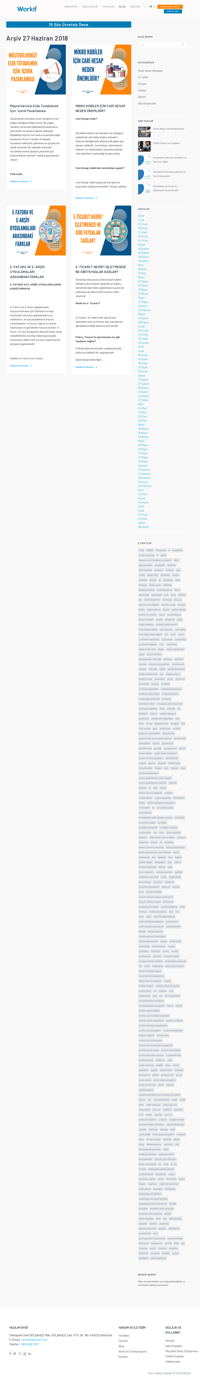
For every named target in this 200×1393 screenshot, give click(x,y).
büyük (159, 619)
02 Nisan (143, 281)
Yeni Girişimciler (147, 103)
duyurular (144, 683)
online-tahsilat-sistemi (151, 1055)
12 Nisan (143, 285)
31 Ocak (142, 518)
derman (168, 659)
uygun (172, 1174)
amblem (158, 570)
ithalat (154, 842)
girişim (176, 728)
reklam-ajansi (146, 1089)
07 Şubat (143, 383)
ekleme (171, 708)
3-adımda (161, 550)
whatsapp (170, 1188)
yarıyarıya (164, 1223)
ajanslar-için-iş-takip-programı (155, 560)
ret (149, 1099)
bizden (181, 604)
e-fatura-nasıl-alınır (149, 693)
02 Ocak (143, 224)
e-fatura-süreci (170, 693)
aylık (177, 580)
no (155, 990)
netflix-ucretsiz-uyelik (167, 985)
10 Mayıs (143, 449)
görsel (142, 763)
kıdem (177, 862)
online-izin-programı (150, 1030)
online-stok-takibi (170, 1050)
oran (169, 1060)
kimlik (162, 867)
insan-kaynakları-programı (161, 802)
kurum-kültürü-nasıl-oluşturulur (156, 896)
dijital (162, 669)
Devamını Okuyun (19, 181)
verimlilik (171, 1178)
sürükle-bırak (153, 1139)
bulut (162, 614)
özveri (176, 1065)
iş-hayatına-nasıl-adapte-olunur (155, 817)
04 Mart (142, 408)
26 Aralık (143, 342)
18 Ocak (142, 363)
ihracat (142, 787)
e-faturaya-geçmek (149, 698)
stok (172, 1129)
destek (142, 664)
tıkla (166, 1164)
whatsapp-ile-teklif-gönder (153, 1198)
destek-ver (178, 664)
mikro (164, 941)
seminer (178, 1109)
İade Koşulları (173, 1346)
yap (165, 1218)
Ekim (141, 490)
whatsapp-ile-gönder (150, 1193)
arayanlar (165, 574)
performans (166, 1070)
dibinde (153, 669)
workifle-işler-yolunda (150, 1213)
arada (142, 574)
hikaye (158, 768)
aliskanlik (160, 565)
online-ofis (163, 1035)
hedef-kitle (174, 763)
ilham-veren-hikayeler (150, 792)
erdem (153, 713)
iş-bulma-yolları (165, 807)
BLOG (122, 6)
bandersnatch (164, 589)
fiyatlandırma (161, 723)
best (173, 594)
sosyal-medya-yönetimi (151, 1124)
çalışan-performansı (166, 624)
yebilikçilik (174, 1228)
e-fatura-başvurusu (171, 688)
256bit (149, 550)
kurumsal (168, 901)
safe (141, 1104)
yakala (168, 1213)
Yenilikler (124, 1335)
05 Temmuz (144, 486)
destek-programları (159, 664)
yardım (153, 1223)
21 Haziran (144, 473)
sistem (163, 1119)
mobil (166, 951)
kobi (170, 867)
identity (173, 782)
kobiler (178, 872)
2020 (141, 506)
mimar (171, 946)
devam (142, 669)
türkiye (142, 1169)
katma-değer (146, 862)
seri (141, 1114)
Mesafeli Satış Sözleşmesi (181, 1351)
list (177, 911)
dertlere (179, 659)
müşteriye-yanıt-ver (175, 961)
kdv (170, 862)
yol (182, 1243)
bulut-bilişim (174, 614)
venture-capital (147, 1178)
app (178, 570)
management (173, 926)
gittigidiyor (144, 743)
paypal (154, 1070)
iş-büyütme (145, 812)
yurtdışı (166, 1253)
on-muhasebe (172, 995)
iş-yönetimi (145, 832)
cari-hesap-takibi (148, 629)
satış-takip (144, 1109)
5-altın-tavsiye (146, 555)
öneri (170, 1005)
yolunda (143, 1248)
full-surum (144, 728)
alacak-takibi (145, 565)
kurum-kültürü (154, 891)
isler (161, 832)
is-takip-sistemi (168, 827)
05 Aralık (143, 330)
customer (171, 644)
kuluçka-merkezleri (149, 886)
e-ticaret (166, 698)
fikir (177, 718)
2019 (141, 346)
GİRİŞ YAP (173, 11)
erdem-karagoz (168, 713)
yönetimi (143, 1253)
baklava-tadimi (146, 589)
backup (143, 584)
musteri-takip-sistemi (151, 961)
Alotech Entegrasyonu (133, 1351)
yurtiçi (175, 1253)
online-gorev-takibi (149, 1010)
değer (161, 649)
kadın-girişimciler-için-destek (155, 852)
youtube (155, 1253)
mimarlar (143, 951)
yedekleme (145, 1233)
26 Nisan (143, 436)
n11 (140, 966)
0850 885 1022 (30, 1344)
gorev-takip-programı (165, 753)
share (149, 1114)
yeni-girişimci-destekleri (152, 1238)
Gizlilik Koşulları (174, 1356)
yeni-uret (144, 1243)
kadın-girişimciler (175, 847)
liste (141, 916)
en (179, 708)
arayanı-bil (152, 574)
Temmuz (143, 481)
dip (161, 674)
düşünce (180, 679)
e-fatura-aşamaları (148, 688)
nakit (147, 966)
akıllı (176, 560)
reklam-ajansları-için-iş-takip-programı (159, 1094)
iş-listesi (179, 817)
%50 (141, 550)
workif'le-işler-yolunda (161, 1208)
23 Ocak (143, 367)
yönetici (162, 1248)
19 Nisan (143, 289)
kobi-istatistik (146, 872)
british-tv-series (148, 614)
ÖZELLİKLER (90, 6)
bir (140, 599)
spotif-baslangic (175, 1124)
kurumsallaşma (169, 906)
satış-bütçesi (153, 1104)
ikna (155, 787)
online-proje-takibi (149, 1050)
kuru (141, 891)
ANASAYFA (71, 6)
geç (155, 728)
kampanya (144, 857)
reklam (170, 1084)
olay (155, 995)
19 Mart (142, 273)
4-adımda (177, 550)
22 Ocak (143, 236)
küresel (166, 886)
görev (182, 748)
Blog (121, 1346)
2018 (141, 215)
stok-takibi (144, 1134)
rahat (161, 1084)
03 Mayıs (143, 445)
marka (142, 931)
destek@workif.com (35, 1339)
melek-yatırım (155, 931)
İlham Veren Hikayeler (150, 70)
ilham (163, 787)
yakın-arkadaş (146, 1218)
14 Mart (142, 412)
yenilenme (156, 1243)
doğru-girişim (173, 674)
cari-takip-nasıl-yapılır (150, 634)
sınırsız (168, 1114)
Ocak (141, 220)
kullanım (169, 882)
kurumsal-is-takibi (149, 906)
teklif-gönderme (147, 1154)
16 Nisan (143, 432)
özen (168, 1065)
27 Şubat (143, 400)
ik (150, 787)
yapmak (143, 1223)
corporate (167, 639)
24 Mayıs (143, 457)
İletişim (123, 1356)
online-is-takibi (174, 1020)
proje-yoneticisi (147, 1084)
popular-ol (144, 1074)
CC (166, 634)
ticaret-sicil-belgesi (165, 1159)
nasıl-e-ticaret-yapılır (150, 971)
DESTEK (135, 6)
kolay (163, 876)
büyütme (170, 619)
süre (141, 1139)
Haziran (142, 305)
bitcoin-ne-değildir (149, 604)
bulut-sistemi (146, 619)
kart (170, 857)
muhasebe (145, 956)
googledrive (170, 748)
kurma (176, 886)
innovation (179, 797)
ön (160, 995)
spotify (142, 1129)
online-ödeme (146, 1035)
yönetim (173, 1248)
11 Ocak (142, 232)
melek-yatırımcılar (148, 941)
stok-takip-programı (163, 1134)
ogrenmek (144, 995)
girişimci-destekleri (149, 733)
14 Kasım (143, 502)
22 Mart (142, 416)
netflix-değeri (146, 985)
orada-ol (160, 1060)
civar (173, 634)
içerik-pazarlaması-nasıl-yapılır (155, 777)
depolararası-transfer (150, 659)
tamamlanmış (154, 1144)
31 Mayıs (142, 461)
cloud (181, 634)
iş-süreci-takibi (147, 822)
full (183, 723)
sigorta (158, 1114)
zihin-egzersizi (158, 1258)
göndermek (145, 748)
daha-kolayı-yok (147, 649)
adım (163, 555)
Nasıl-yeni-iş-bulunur (150, 981)
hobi (183, 768)
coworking (180, 639)
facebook (144, 718)
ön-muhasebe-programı (152, 1005)
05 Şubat (143, 248)
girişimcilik (180, 738)
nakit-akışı (157, 966)
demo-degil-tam (175, 649)
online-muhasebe (172, 1030)
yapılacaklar (175, 1218)
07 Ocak (143, 514)
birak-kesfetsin (152, 599)
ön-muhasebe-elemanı (151, 1000)
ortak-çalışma (146, 1065)
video (182, 1178)
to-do (174, 1164)
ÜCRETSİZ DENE (170, 6)
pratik (155, 1074)
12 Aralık (143, 334)
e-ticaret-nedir (147, 703)
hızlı (166, 768)
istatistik (143, 842)
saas (174, 1099)
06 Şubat (143, 252)
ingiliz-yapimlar (163, 797)
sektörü (167, 1109)
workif (173, 1203)
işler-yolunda (173, 832)
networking (145, 990)
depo (142, 654)
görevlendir (172, 758)
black (142, 609)
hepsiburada (145, 768)
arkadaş (143, 580)
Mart (141, 265)
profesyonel (167, 1074)
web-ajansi (145, 1188)
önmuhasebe (146, 1060)
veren (161, 1178)
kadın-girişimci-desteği (151, 847)
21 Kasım (143, 318)
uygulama (161, 1174)
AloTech (171, 565)
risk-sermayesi (162, 1099)
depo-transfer (154, 654)
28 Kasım (143, 322)
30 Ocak (143, 371)
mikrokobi (144, 946)
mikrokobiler (158, 946)
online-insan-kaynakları (151, 1020)
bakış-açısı (155, 584)
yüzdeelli (143, 1258)
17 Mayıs (142, 453)
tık (160, 1164)
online (179, 1005)
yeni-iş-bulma (175, 1238)
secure (156, 1109)
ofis (171, 990)
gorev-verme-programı (151, 758)
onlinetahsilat (173, 1055)
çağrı (179, 619)
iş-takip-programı (148, 827)
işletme (143, 837)
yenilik (168, 1243)
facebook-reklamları (162, 718)
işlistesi (181, 837)
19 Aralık (143, 338)
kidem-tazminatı (147, 867)
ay (160, 580)
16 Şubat (143, 260)
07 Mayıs (143, 301)
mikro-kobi (175, 941)
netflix (167, 981)
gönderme (167, 743)
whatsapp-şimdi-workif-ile (153, 1203)
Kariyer (142, 83)
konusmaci (145, 882)
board (166, 609)
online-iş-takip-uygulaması (153, 1025)
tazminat (168, 1144)
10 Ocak (142, 359)
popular (179, 1070)
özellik (159, 1065)
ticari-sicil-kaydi (147, 1164)
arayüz (175, 574)
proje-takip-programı (165, 1080)
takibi (176, 1139)
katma (178, 857)
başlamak (144, 594)
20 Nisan (143, 293)
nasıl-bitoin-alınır (175, 966)
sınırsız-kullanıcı (147, 1119)
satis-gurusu (170, 1104)
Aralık (141, 326)
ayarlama (168, 580)
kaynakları (160, 862)
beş (166, 594)
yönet (153, 1248)
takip (141, 1144)
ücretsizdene (146, 1174)
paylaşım (143, 1070)
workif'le (143, 1208)
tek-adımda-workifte (150, 1149)
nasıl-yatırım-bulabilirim (151, 975)
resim (142, 1099)
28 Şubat (143, 526)
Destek (123, 1341)
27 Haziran (144, 310)
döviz (170, 679)
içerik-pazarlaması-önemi (152, 782)
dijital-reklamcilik (148, 674)
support (181, 1134)
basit (177, 589)
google (157, 748)
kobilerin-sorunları (149, 876)
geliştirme (165, 728)
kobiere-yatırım (164, 872)
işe (155, 832)
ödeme (163, 990)
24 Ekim (142, 494)
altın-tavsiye (145, 570)
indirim (168, 792)
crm (161, 644)
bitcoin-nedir (168, 604)
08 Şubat (143, 256)
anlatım (170, 570)
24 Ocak (143, 240)
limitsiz (143, 911)
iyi (161, 842)
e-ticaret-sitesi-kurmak (169, 703)
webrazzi (157, 1188)
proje (179, 1074)
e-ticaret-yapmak (148, 708)
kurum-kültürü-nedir (150, 901)
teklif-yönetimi (166, 1154)
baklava (167, 584)
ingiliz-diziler (145, 797)
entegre (143, 713)
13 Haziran (144, 469)
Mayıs (141, 297)
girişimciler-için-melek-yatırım (155, 738)
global (156, 743)
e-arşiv (155, 683)
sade (182, 1099)
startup (164, 1129)
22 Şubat (143, 395)
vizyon (142, 1183)
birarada (167, 599)
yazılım (162, 1228)
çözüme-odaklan (148, 644)
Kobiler (142, 90)
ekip (162, 708)
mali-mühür (172, 921)
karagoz (162, 857)
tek (177, 1144)
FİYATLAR (108, 6)
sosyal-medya (176, 1119)
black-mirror (153, 609)
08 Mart (142, 269)
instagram (144, 807)
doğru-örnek (145, 679)
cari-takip (180, 629)
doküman (160, 679)
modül (174, 951)
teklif (166, 1149)
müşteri (157, 956)
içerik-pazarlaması (148, 773)
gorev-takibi (145, 753)
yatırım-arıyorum (147, 1228)
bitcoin (177, 599)
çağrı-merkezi (146, 624)
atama (153, 580)
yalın (158, 1218)
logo (148, 916)
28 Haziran (144, 477)
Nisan (141, 277)
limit (182, 906)
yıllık (176, 1243)
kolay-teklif (175, 876)
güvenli (162, 763)
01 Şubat (143, 379)
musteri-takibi (171, 956)
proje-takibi (145, 1080)
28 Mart (142, 420)
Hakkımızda (172, 1361)
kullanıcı (158, 882)
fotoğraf (175, 723)
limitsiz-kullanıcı (158, 911)
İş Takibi (143, 77)
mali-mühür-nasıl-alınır (151, 926)
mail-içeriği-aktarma (164, 916)
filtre (141, 723)
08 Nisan (143, 428)
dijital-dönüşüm (176, 669)
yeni (155, 1233)
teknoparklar (145, 1159)
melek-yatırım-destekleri (152, 936)
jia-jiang (169, 842)
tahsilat (167, 1139)
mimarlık (155, 951)
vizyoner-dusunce (169, 1183)
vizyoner (152, 1183)
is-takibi (162, 822)
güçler (151, 763)
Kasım (141, 314)
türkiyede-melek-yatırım (161, 1169)
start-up (153, 1129)
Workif (142, 96)
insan (142, 802)
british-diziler (179, 609)
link (171, 911)
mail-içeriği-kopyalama (151, 921)
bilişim (182, 594)
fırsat (149, 723)
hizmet (174, 768)
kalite (176, 852)
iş (153, 807)
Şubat (141, 244)
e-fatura (165, 683)
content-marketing (149, 639)
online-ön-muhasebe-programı (155, 1045)
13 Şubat (143, 391)
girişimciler (168, 733)
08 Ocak (143, 228)
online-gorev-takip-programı (154, 1015)
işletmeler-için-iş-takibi (162, 837)
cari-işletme (166, 629)
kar (153, 857)
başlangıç (157, 594)
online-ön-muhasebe (150, 1040)
